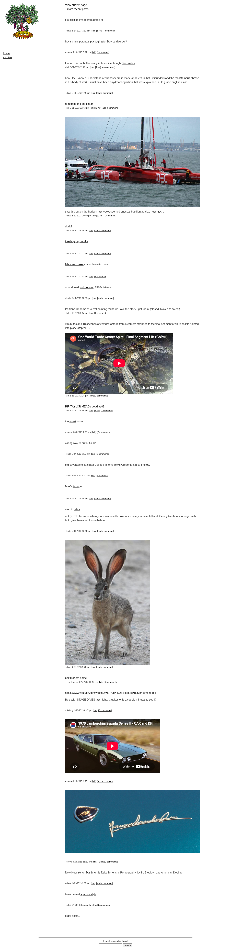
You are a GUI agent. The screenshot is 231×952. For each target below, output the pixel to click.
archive (7, 57)
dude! (68, 226)
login (125, 941)
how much (157, 211)
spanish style (88, 894)
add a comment (104, 93)
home (6, 53)
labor (77, 509)
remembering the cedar (79, 103)
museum (113, 309)
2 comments (101, 395)
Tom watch (128, 63)
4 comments (108, 67)
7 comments (109, 30)
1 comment (103, 52)
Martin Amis (93, 872)
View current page (76, 5)
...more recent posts (76, 9)
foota (76, 486)
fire (94, 443)
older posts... (72, 915)
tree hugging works (76, 241)
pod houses (86, 287)
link (93, 30)
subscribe (116, 941)
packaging (96, 41)
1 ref (99, 30)
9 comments (111, 682)
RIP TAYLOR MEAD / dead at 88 (84, 406)
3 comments (105, 710)
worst (73, 421)
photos (145, 464)
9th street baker (74, 264)
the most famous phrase (184, 78)
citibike (74, 19)
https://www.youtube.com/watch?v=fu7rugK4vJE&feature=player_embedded (110, 692)
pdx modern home (76, 678)
